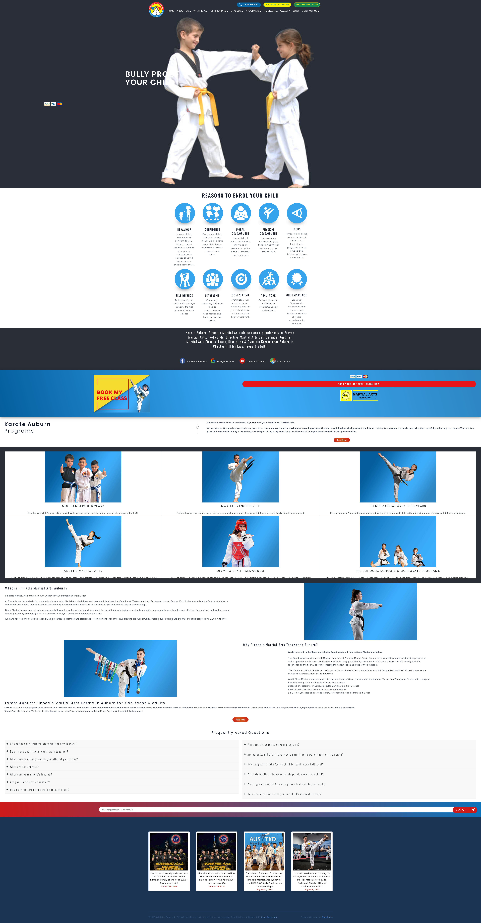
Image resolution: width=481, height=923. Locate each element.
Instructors (336, 658)
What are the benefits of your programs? (274, 744)
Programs (252, 10)
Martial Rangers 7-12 (240, 506)
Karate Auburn (225, 422)
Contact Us (309, 10)
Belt (314, 670)
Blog (296, 10)
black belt (318, 658)
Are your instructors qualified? (30, 781)
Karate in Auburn (35, 596)
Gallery (285, 10)
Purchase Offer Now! (277, 4)
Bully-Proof (293, 693)
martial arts (310, 661)
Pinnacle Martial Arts (348, 670)
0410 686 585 (250, 4)
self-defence (222, 601)
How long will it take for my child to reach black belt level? (286, 764)
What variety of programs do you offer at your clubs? (44, 759)
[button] (122, 744)
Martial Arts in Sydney (365, 658)
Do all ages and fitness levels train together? (39, 751)
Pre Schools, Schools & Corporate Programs (398, 571)
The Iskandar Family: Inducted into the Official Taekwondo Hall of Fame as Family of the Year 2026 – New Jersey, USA (169, 878)
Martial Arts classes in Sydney (317, 674)
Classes (236, 10)
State (351, 679)
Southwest (240, 422)
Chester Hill (283, 361)
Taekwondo (138, 601)
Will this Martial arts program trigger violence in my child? (286, 774)
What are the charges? (24, 766)
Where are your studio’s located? (31, 774)
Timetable (269, 10)
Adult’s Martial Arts (83, 571)
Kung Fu (149, 601)
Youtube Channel (256, 361)
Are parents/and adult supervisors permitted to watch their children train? (296, 754)
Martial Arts (287, 422)
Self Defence (325, 661)
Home (170, 10)
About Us (183, 10)
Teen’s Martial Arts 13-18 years (397, 506)
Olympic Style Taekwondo (240, 571)
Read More (341, 440)
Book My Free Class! (307, 4)
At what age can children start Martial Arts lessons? (44, 743)
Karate (166, 601)
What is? (199, 10)
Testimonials (217, 10)
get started (29, 103)
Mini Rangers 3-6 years (83, 506)
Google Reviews (225, 361)
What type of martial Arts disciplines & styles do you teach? (286, 784)
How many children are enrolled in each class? (40, 789)
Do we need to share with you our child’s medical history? (285, 794)
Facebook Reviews (197, 361)
